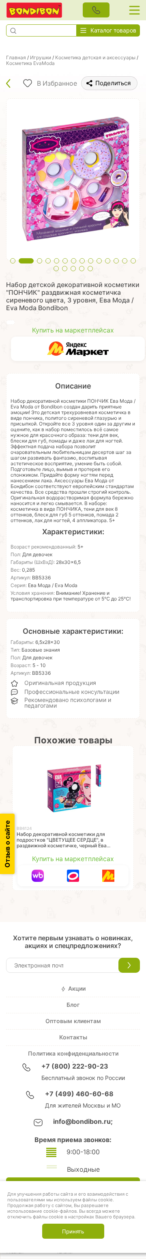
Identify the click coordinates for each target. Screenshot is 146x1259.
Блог (73, 1005)
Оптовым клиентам (73, 1021)
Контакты (73, 1037)
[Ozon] (73, 875)
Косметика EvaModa (30, 63)
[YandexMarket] (78, 349)
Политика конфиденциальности (73, 1053)
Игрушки (40, 57)
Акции (77, 988)
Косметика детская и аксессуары (95, 57)
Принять (73, 1231)
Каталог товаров (113, 30)
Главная (16, 57)
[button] (13, 30)
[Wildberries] (38, 875)
